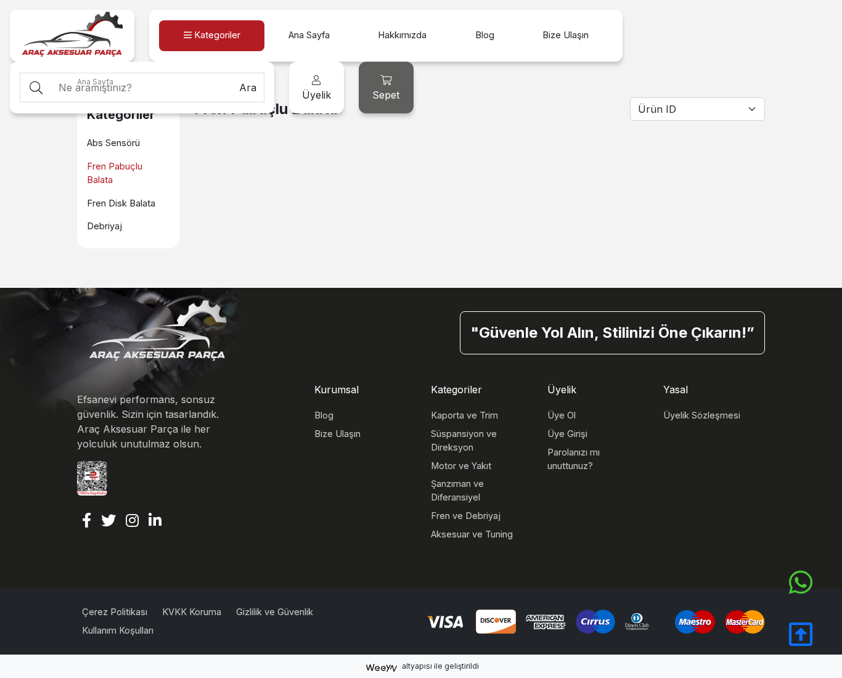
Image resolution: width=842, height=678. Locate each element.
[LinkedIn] (155, 521)
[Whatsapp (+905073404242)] (800, 583)
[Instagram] (132, 521)
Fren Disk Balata (121, 203)
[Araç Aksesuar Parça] (72, 35)
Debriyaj (104, 226)
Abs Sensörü (113, 143)
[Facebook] (86, 521)
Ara (247, 87)
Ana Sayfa (95, 81)
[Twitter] (108, 521)
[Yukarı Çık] (800, 641)
